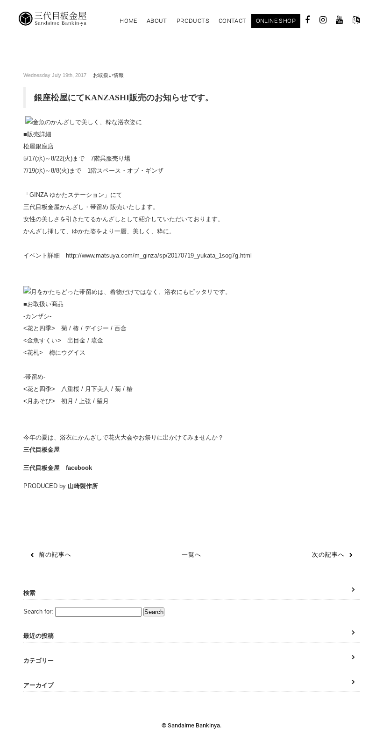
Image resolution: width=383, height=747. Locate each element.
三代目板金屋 (41, 449)
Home (128, 20)
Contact (233, 20)
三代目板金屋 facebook (57, 467)
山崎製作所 (83, 485)
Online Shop (276, 20)
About (157, 20)
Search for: (38, 611)
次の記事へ (328, 554)
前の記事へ (55, 554)
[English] (356, 21)
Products (193, 20)
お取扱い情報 (108, 75)
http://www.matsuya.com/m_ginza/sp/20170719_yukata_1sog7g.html (159, 255)
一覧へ (191, 554)
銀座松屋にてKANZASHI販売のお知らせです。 (123, 97)
